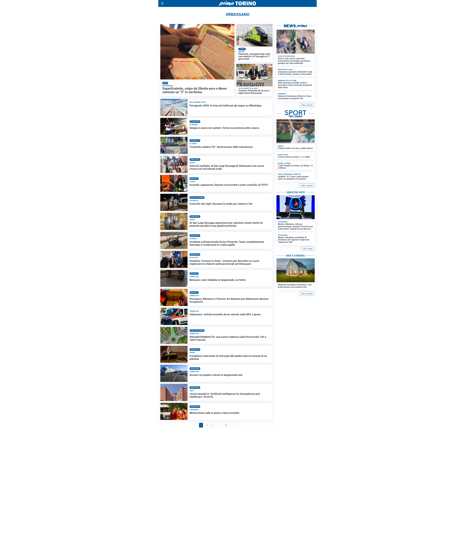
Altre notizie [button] (307, 105)
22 (226, 425)
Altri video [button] (308, 248)
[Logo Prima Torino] (237, 3)
